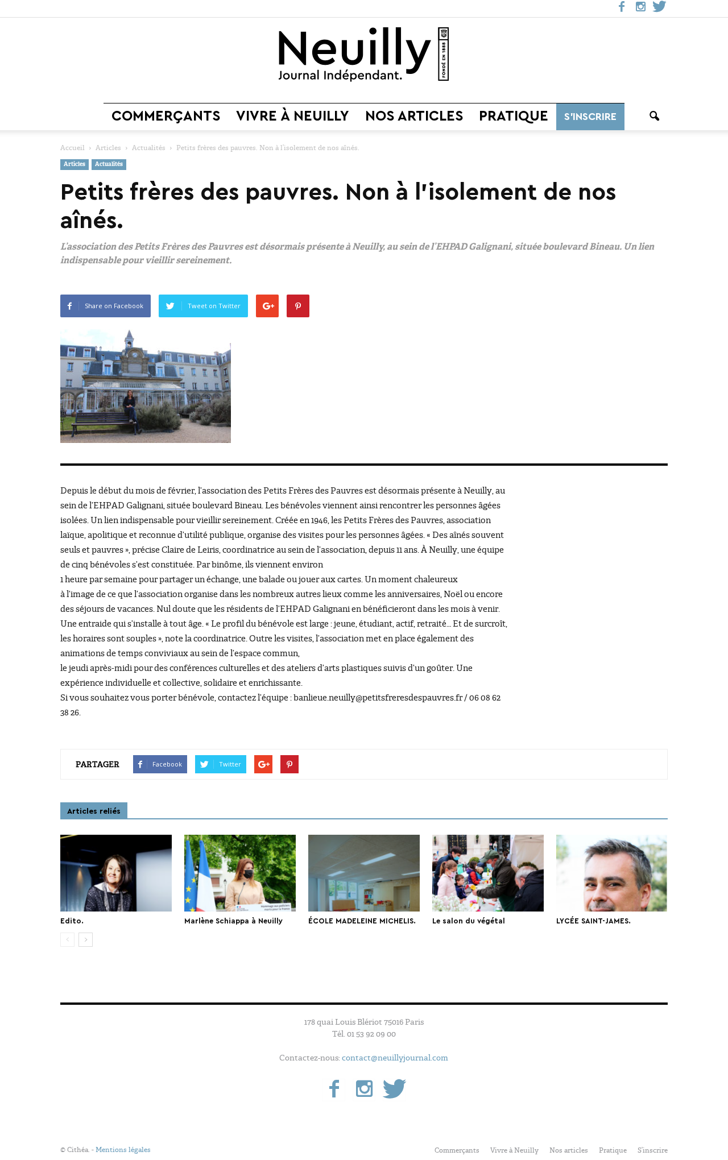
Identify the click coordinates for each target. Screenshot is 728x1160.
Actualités (109, 164)
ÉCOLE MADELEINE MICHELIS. (362, 921)
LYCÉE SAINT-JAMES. (593, 921)
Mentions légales (123, 1149)
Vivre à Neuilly (292, 116)
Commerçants (165, 116)
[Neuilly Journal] (364, 55)
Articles (74, 164)
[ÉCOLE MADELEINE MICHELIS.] (364, 873)
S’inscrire (590, 116)
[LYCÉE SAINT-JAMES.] (612, 873)
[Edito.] (116, 873)
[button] (654, 116)
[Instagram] (640, 8)
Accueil (72, 147)
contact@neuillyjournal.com (395, 1058)
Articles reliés (94, 811)
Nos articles (414, 116)
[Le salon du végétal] (488, 873)
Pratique (513, 116)
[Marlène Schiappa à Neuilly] (240, 873)
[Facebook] (621, 8)
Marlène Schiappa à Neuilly (233, 921)
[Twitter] (659, 8)
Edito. (72, 921)
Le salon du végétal (468, 921)
